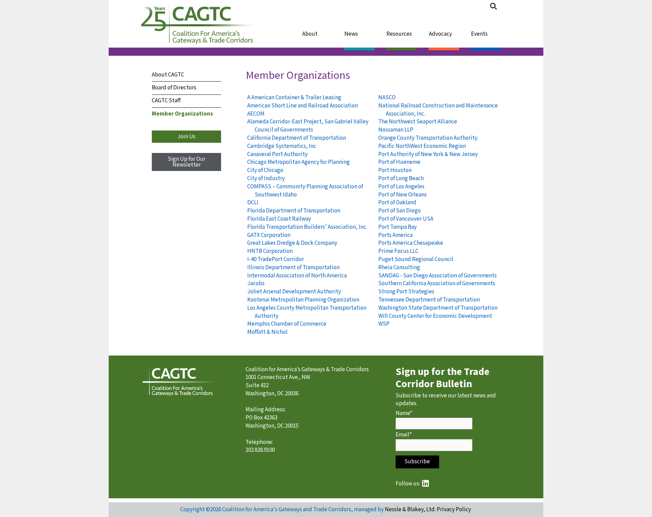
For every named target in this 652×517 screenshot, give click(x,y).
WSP (384, 324)
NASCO (387, 97)
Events (479, 34)
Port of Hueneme (399, 162)
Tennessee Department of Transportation (429, 300)
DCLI (252, 202)
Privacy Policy (454, 509)
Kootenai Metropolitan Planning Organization (303, 300)
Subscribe (417, 461)
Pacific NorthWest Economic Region (422, 146)
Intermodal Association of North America (297, 275)
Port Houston (395, 170)
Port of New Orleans (402, 195)
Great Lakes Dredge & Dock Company (292, 243)
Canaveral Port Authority (277, 154)
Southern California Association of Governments (436, 283)
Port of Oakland (397, 202)
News (351, 34)
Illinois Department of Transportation (293, 267)
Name (404, 413)
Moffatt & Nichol (267, 332)
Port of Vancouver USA (405, 219)
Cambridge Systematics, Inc (281, 146)
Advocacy (440, 34)
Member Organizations (182, 114)
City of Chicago (265, 170)
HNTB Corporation (270, 251)
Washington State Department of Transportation (437, 308)
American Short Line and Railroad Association (302, 105)
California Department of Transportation (296, 138)
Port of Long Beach (401, 178)
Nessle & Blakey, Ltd (410, 509)
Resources (399, 34)
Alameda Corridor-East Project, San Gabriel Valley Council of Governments (307, 126)
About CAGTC (168, 75)
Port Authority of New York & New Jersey (428, 154)
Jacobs (256, 283)
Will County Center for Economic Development (435, 316)
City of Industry (266, 178)
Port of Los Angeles (401, 186)
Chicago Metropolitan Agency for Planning (298, 162)
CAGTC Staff (166, 100)
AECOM (256, 114)
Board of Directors (174, 87)
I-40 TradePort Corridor (275, 259)
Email (404, 434)
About (310, 34)
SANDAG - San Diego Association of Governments (437, 275)
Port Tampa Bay (397, 227)
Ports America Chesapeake (410, 243)
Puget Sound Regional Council (415, 259)
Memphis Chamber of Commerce (286, 324)
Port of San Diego (399, 210)
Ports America (395, 235)
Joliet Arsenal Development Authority (294, 291)
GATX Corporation (268, 235)
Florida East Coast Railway (279, 219)
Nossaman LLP (395, 130)
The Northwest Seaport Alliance (418, 121)
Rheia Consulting (399, 267)
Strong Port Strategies (406, 291)
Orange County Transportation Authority (427, 138)
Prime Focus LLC (398, 251)
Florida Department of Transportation (293, 210)
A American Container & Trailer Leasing (294, 97)
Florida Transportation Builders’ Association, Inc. (307, 227)
